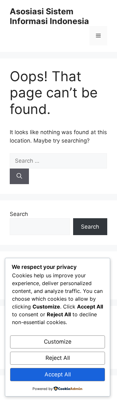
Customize (58, 341)
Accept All (58, 374)
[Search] (19, 176)
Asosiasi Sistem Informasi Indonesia (49, 16)
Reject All (58, 358)
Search (19, 214)
